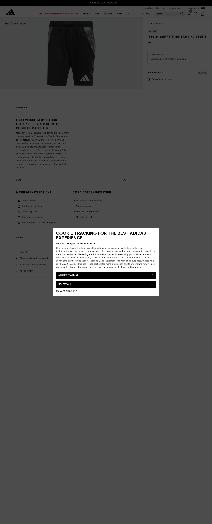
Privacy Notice (66, 264)
